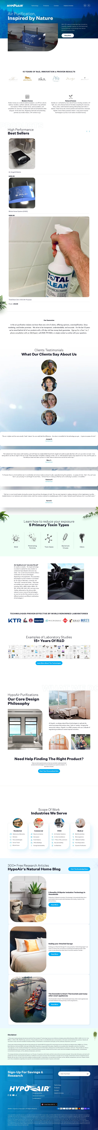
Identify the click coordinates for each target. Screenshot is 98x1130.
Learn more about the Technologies (49, 663)
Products (46, 5)
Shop (34, 1087)
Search (35, 1085)
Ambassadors (37, 1098)
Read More (54, 905)
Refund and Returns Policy (41, 1090)
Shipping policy (37, 1093)
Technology (34, 5)
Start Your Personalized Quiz (49, 771)
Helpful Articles (68, 5)
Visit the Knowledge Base (79, 869)
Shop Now (67, 35)
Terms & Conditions (39, 1096)
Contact (56, 5)
